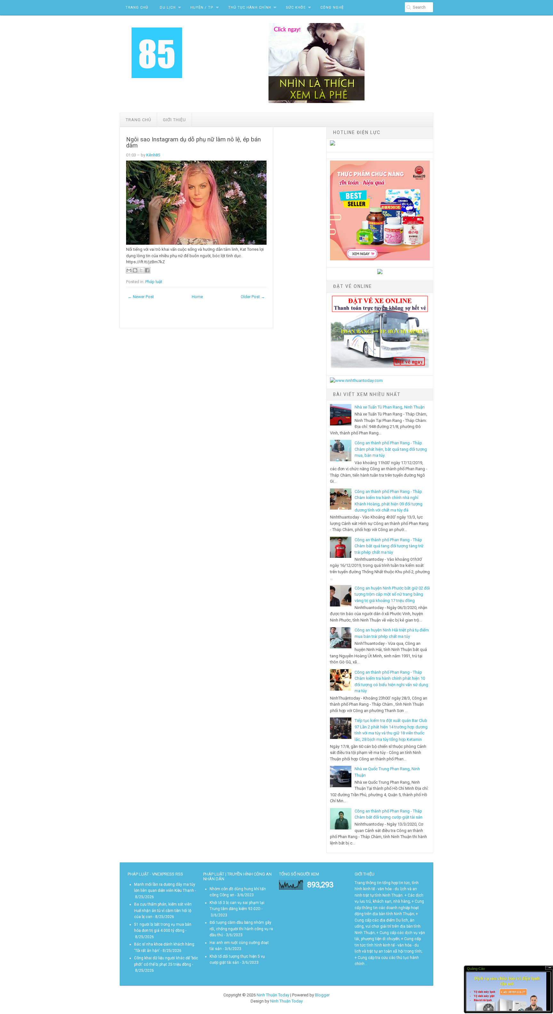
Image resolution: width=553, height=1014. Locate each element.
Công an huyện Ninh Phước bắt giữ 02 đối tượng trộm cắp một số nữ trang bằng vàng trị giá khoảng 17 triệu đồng (392, 594)
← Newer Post (141, 296)
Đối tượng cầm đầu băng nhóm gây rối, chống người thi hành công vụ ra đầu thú (241, 928)
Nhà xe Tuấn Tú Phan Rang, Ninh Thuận (390, 407)
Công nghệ (332, 7)
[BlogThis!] (135, 270)
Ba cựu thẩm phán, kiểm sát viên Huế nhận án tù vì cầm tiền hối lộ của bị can (163, 910)
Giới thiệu (174, 119)
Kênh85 (153, 155)
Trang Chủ (136, 7)
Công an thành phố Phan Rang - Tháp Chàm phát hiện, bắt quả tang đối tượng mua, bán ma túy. (391, 449)
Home (197, 296)
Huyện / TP (201, 7)
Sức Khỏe (296, 7)
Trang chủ (138, 119)
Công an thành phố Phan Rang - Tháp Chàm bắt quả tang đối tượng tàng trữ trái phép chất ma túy (389, 546)
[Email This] (129, 270)
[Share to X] (141, 270)
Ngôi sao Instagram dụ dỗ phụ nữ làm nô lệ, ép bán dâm (193, 142)
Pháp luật (153, 281)
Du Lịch (168, 7)
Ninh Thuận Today (273, 995)
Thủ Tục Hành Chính (249, 7)
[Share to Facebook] (147, 270)
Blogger (322, 995)
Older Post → (253, 296)
